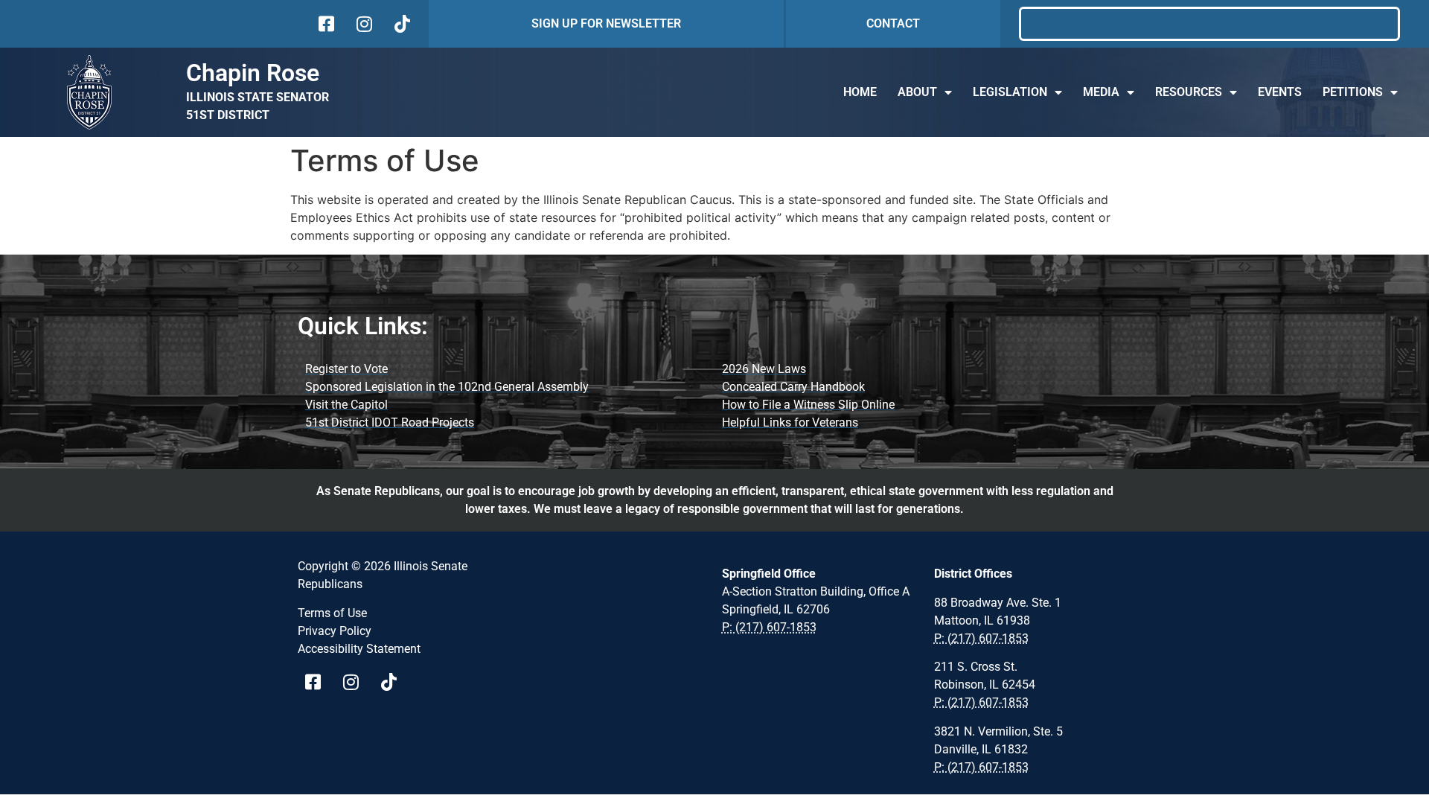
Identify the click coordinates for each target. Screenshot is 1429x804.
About (917, 92)
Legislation (1010, 92)
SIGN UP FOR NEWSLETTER (606, 23)
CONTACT (893, 23)
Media (1101, 92)
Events (1280, 92)
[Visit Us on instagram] (363, 24)
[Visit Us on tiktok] (401, 24)
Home (860, 92)
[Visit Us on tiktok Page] (394, 682)
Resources (1188, 92)
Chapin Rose (252, 73)
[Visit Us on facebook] (325, 24)
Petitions (1353, 92)
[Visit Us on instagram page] (356, 682)
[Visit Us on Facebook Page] (318, 682)
